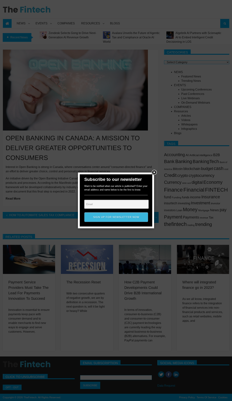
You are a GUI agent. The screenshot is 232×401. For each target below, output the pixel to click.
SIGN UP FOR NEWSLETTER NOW (116, 217)
